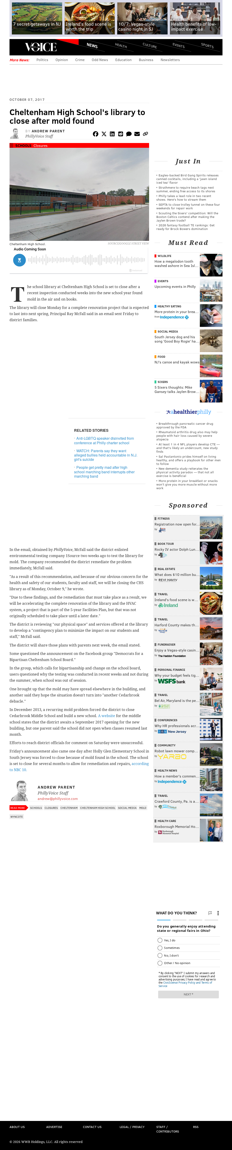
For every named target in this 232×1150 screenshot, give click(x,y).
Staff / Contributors (167, 1129)
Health (121, 45)
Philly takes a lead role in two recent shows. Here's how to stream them (183, 198)
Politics (42, 59)
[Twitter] (104, 134)
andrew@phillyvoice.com (58, 798)
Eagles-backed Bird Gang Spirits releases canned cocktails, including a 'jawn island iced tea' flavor (187, 179)
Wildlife (164, 256)
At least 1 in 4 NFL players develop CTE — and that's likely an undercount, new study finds (188, 448)
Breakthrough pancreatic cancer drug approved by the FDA (184, 425)
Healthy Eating (169, 306)
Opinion (62, 59)
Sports (207, 45)
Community (167, 745)
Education (123, 59)
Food (161, 357)
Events (179, 45)
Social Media (127, 807)
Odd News (100, 59)
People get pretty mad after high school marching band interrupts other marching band (104, 472)
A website (106, 716)
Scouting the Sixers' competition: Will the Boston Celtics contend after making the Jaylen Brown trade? (187, 216)
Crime (80, 59)
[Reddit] (120, 134)
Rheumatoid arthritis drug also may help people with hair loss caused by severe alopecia (187, 435)
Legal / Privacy (132, 1127)
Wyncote (16, 816)
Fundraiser (166, 644)
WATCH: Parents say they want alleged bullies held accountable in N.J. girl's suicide (105, 455)
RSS (195, 1127)
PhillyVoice (40, 47)
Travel (163, 594)
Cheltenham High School (97, 807)
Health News (167, 770)
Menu (16, 47)
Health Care (167, 821)
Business (146, 59)
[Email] (137, 134)
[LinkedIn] (112, 134)
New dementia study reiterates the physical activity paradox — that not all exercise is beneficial (185, 472)
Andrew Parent (48, 130)
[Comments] (129, 134)
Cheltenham (68, 807)
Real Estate (166, 569)
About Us (17, 1127)
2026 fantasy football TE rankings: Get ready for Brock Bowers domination (185, 227)
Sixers (163, 382)
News (92, 45)
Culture (150, 45)
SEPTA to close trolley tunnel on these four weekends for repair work (188, 206)
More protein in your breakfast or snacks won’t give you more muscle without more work (187, 484)
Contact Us (92, 1127)
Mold (142, 807)
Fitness (164, 518)
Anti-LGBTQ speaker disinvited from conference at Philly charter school (104, 440)
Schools (23, 145)
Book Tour (166, 544)
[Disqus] (79, 942)
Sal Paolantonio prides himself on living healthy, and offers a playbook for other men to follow (188, 460)
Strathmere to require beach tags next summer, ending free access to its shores (185, 189)
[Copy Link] (145, 134)
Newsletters (170, 59)
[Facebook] (95, 134)
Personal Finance (171, 670)
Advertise (54, 1127)
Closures (41, 145)
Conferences (167, 720)
